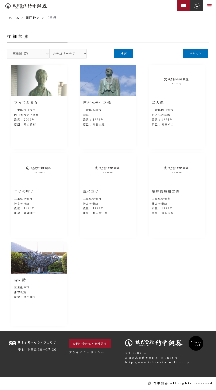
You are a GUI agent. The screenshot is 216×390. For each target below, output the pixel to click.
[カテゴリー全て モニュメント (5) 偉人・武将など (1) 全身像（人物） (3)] (68, 53)
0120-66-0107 (37, 342)
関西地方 (33, 17)
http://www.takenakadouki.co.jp (157, 362)
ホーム (14, 17)
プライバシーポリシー (87, 352)
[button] (209, 5)
